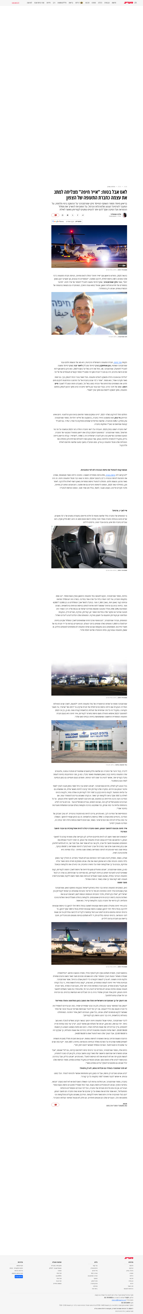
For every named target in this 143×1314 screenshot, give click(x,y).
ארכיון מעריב (94, 1283)
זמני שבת (58, 1281)
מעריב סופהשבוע (92, 1276)
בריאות (71, 3)
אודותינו (95, 1286)
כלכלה (100, 3)
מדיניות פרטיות (18, 1271)
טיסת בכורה (110, 475)
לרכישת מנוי (15, 3)
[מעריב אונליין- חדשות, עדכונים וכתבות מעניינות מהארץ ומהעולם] (128, 3)
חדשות (114, 3)
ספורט (94, 3)
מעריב (125, 187)
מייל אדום (94, 1271)
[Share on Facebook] (77, 215)
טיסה (115, 1105)
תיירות (48, 3)
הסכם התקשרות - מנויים (16, 1268)
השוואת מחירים (57, 1283)
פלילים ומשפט (62, 3)
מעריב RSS (94, 1273)
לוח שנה (29, 3)
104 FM (59, 1278)
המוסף (95, 1278)
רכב (54, 3)
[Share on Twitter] (72, 215)
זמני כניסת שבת (39, 3)
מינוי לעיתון (94, 1281)
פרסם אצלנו (94, 1268)
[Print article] (62, 215)
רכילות (77, 2)
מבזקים (131, 1268)
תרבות (87, 3)
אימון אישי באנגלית (56, 1266)
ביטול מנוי (94, 1289)
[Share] (83, 215)
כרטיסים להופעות (128, 1289)
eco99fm (58, 1276)
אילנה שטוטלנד (116, 214)
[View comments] (55, 215)
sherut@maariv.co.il (119, 1300)
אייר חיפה (118, 362)
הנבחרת (107, 3)
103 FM (59, 1273)
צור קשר (95, 1266)
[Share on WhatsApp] (67, 215)
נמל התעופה (123, 1105)
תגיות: (125, 1104)
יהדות (131, 1283)
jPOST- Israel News (55, 1268)
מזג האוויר (130, 1286)
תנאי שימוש (20, 1266)
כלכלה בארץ (111, 187)
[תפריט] (135, 2)
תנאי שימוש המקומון (17, 1273)
